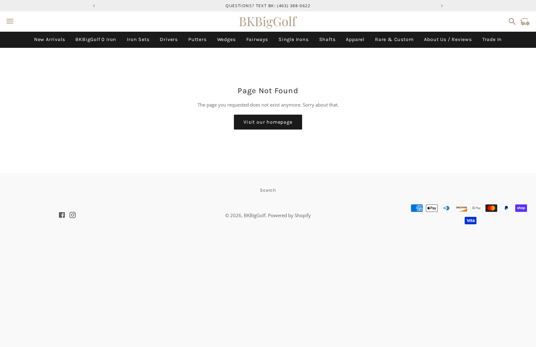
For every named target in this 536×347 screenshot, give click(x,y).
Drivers (169, 39)
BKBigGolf (255, 215)
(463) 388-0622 (293, 5)
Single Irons (294, 39)
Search (268, 190)
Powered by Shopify (289, 215)
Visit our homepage (267, 122)
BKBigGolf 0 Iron (95, 39)
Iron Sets (138, 39)
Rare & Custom (394, 39)
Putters (197, 39)
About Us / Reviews (447, 39)
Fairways (257, 39)
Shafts (327, 39)
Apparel (355, 39)
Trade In (492, 39)
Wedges (226, 39)
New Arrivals (49, 39)
